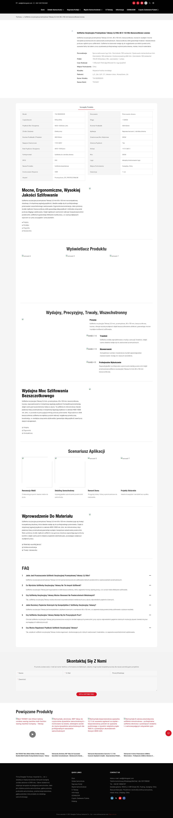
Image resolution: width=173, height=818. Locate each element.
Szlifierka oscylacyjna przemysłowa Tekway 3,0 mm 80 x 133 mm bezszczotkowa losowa (54, 17)
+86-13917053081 (41, 3)
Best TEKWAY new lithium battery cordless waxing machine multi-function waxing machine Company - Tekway (32, 755)
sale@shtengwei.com (25, 3)
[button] (158, 10)
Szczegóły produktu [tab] (86, 107)
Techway (19, 17)
